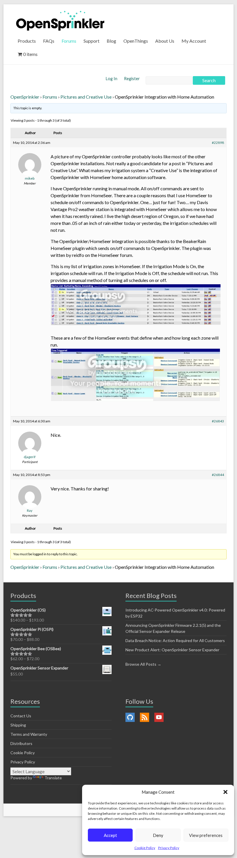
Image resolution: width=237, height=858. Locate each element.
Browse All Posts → (143, 664)
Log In (112, 78)
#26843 (218, 421)
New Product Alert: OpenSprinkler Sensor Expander (172, 649)
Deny (158, 835)
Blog (111, 41)
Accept (110, 835)
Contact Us (20, 715)
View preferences (206, 835)
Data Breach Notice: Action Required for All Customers (175, 640)
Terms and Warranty (28, 734)
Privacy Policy (168, 848)
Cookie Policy (144, 848)
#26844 (218, 475)
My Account (194, 41)
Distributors (21, 743)
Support (91, 41)
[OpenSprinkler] (60, 20)
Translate (53, 777)
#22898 (218, 142)
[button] (225, 792)
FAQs (48, 41)
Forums (69, 41)
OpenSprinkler (24, 96)
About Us (164, 41)
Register (132, 78)
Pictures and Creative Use (86, 96)
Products (27, 41)
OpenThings (135, 41)
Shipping (18, 724)
